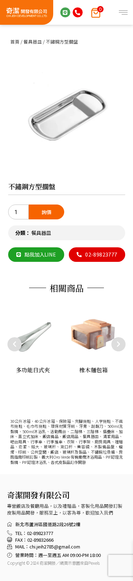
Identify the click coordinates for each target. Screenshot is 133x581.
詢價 (46, 211)
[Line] (65, 12)
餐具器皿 (32, 41)
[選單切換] (123, 12)
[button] (14, 344)
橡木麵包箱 (93, 370)
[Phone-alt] (77, 12)
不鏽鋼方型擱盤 (31, 186)
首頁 (15, 41)
